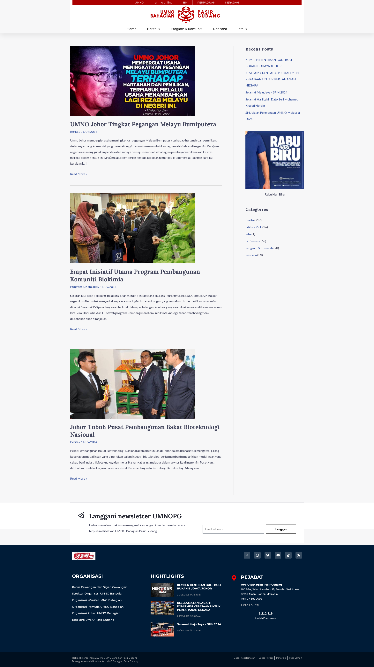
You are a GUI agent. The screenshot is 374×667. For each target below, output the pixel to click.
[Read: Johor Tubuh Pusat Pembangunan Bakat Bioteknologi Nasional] (132, 383)
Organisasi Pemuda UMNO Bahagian (98, 607)
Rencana (220, 29)
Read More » (78, 173)
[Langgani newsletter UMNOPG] (81, 515)
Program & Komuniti (187, 29)
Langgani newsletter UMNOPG (135, 516)
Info (240, 29)
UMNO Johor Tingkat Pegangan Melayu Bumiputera (143, 124)
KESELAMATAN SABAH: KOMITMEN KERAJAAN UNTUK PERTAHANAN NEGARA (272, 79)
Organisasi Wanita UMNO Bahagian (97, 600)
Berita (151, 29)
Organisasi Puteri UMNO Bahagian (96, 613)
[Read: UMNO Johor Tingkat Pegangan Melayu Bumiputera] (132, 80)
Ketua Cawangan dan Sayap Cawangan (99, 587)
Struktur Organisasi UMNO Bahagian (97, 593)
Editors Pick (253, 227)
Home (132, 29)
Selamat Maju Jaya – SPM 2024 (266, 92)
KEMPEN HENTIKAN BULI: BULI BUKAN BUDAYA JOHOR (199, 586)
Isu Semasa (252, 241)
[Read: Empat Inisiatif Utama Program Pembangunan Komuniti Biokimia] (132, 228)
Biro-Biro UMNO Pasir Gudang (93, 620)
